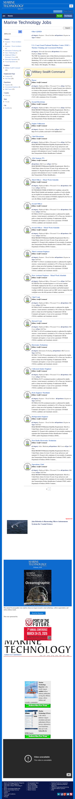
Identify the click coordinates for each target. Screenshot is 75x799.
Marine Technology (33, 787)
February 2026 (37, 567)
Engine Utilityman (38, 123)
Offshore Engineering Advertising (60, 787)
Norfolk (7, 108)
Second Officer (37, 203)
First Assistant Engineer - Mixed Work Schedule (49, 275)
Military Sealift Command (12, 68)
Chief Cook (36, 297)
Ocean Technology (33, 785)
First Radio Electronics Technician (44, 440)
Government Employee (11, 87)
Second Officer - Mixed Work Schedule (45, 227)
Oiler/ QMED (37, 31)
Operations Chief (38, 464)
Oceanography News (33, 783)
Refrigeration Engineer (40, 416)
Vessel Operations (10, 62)
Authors (6, 792)
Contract (7, 76)
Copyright (6, 795)
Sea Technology (32, 784)
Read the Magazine (37, 613)
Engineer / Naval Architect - (13, 46)
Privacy (6, 796)
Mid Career (8, 89)
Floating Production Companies (59, 783)
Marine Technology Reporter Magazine (14, 783)
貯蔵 (52, 790)
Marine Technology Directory (11, 790)
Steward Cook (37, 321)
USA (6, 95)
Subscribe (38, 706)
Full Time (8, 78)
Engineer (7, 85)
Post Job (59, 16)
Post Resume (68, 16)
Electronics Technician (40, 345)
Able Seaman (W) (38, 158)
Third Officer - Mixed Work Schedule (45, 180)
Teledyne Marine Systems (58, 788)
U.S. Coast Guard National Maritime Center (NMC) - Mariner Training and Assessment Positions (51, 46)
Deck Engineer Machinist (41, 392)
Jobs (4, 16)
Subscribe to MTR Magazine (11, 784)
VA (6, 102)
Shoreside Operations (11, 59)
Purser (34, 80)
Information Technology (12, 50)
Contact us (7, 791)
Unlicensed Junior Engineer (41, 369)
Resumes (10, 16)
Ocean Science (32, 788)
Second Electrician (38, 102)
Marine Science (32, 790)
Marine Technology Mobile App (12, 788)
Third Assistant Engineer (41, 251)
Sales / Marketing (10, 53)
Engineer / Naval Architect (13, 42)
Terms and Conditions (9, 794)
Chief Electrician (38, 136)
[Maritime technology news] (13, 6)
